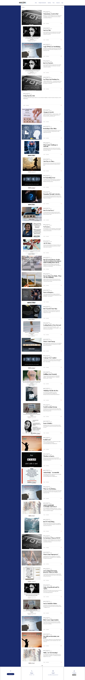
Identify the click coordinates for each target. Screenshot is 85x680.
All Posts (23, 7)
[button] (62, 7)
